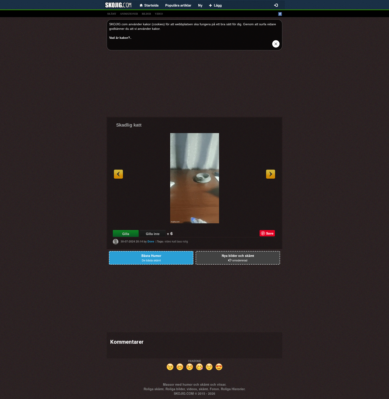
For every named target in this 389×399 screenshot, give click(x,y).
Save (270, 233)
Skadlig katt (129, 124)
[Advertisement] (194, 85)
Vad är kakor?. (120, 37)
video (159, 13)
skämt (111, 13)
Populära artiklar (178, 5)
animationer (129, 13)
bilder (146, 13)
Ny (200, 5)
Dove (150, 241)
